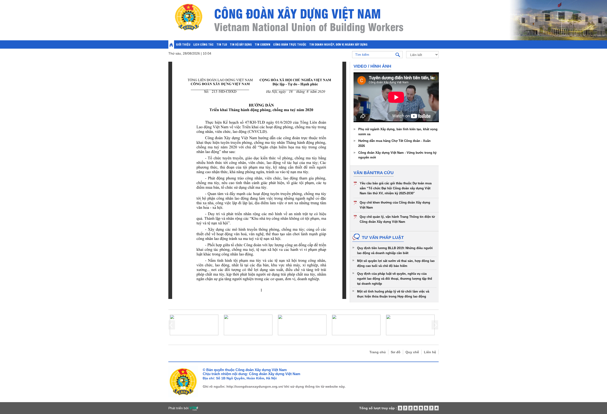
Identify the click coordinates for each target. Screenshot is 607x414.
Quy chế (412, 352)
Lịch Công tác (203, 44)
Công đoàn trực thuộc (289, 44)
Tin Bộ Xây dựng (241, 44)
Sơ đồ (395, 352)
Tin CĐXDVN (262, 44)
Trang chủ (377, 352)
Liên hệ (430, 352)
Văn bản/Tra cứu (374, 172)
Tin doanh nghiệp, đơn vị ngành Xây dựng (338, 44)
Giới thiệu (183, 44)
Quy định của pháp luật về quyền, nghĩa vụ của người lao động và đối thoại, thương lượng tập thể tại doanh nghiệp (394, 278)
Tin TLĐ (221, 44)
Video (360, 66)
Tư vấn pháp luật (383, 237)
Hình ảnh (380, 66)
